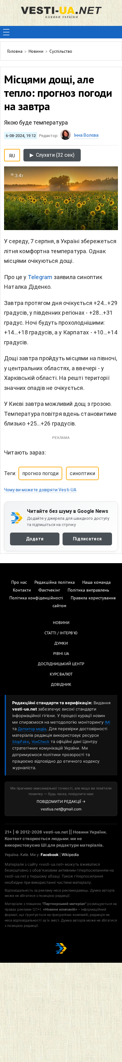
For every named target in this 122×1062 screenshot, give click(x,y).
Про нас (19, 582)
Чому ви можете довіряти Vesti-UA (40, 489)
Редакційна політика (54, 582)
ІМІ (107, 722)
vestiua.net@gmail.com (61, 809)
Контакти (22, 590)
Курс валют (61, 674)
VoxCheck (40, 741)
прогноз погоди (40, 473)
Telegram (40, 277)
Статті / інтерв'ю (61, 633)
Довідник (61, 684)
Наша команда (96, 582)
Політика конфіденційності (36, 598)
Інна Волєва (86, 135)
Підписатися (87, 538)
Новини (61, 623)
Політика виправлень (88, 590)
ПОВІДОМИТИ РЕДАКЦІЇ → (61, 801)
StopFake (20, 741)
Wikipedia (70, 854)
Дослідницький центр (61, 664)
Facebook (49, 854)
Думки (61, 643)
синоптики (82, 473)
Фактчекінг (49, 590)
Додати (35, 538)
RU (12, 154)
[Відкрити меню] (6, 32)
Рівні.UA (61, 653)
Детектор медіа (32, 728)
